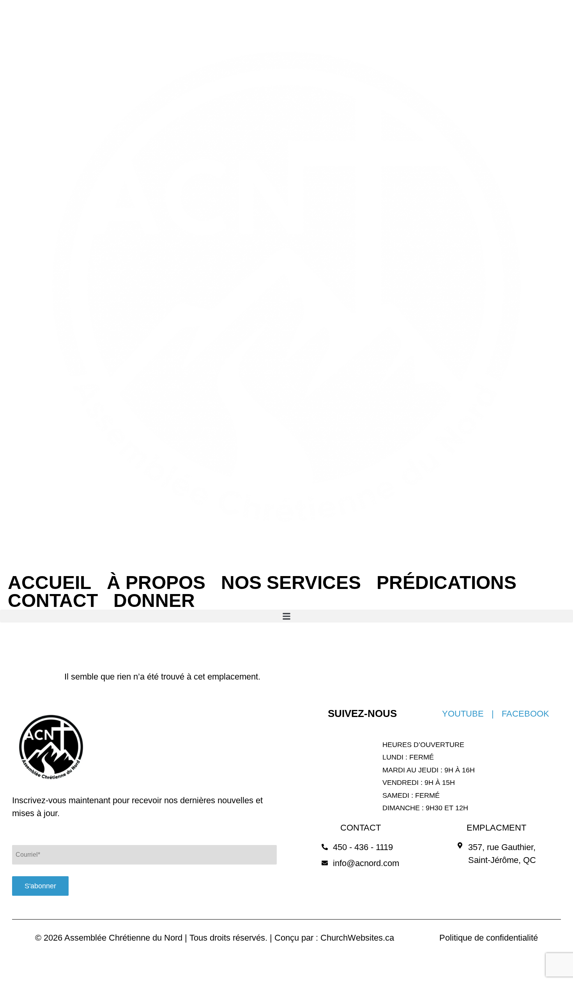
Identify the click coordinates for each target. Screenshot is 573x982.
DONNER (154, 601)
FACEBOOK (525, 714)
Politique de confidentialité (488, 938)
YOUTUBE (463, 714)
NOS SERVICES (291, 583)
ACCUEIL (49, 583)
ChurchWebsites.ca (357, 938)
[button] (286, 616)
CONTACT (53, 601)
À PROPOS (156, 583)
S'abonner (40, 886)
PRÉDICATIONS (446, 583)
